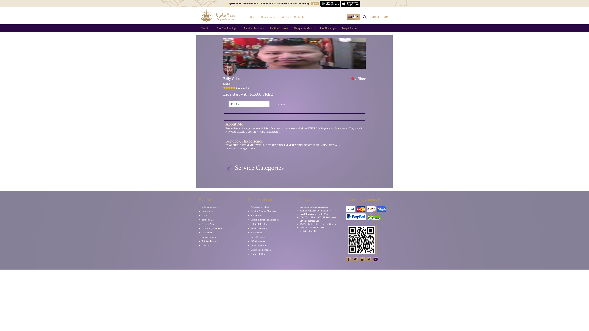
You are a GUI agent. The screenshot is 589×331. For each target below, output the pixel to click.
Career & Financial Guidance (265, 220)
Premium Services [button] (253, 28)
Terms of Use (208, 220)
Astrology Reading (260, 207)
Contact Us (299, 17)
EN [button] (350, 16)
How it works (268, 17)
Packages (284, 17)
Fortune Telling (258, 254)
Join (386, 16)
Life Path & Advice (260, 245)
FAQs (204, 215)
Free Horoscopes (328, 28)
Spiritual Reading (259, 224)
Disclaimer (207, 232)
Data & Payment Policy (213, 228)
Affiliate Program (210, 241)
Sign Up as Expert (210, 207)
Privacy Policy (209, 224)
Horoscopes (207, 211)
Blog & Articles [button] (350, 28)
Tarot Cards (256, 215)
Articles (205, 245)
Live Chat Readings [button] (227, 28)
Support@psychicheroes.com (314, 207)
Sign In (375, 16)
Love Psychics (258, 237)
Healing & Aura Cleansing (263, 211)
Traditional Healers (279, 28)
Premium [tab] (281, 104)
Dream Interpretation (261, 250)
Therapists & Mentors (304, 28)
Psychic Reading (259, 228)
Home (253, 17)
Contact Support (209, 237)
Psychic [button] (205, 28)
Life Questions (258, 241)
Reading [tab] (235, 104)
